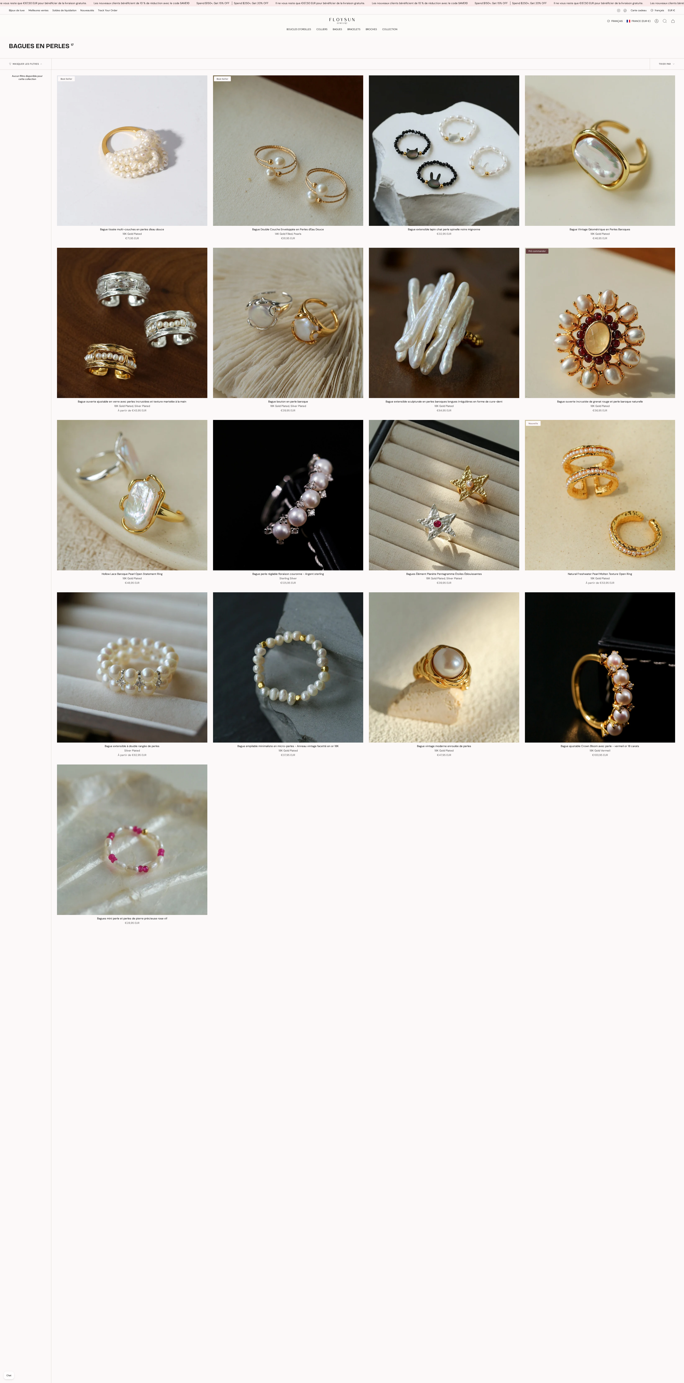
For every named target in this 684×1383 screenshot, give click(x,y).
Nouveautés (87, 10)
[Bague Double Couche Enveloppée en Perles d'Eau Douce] (288, 150)
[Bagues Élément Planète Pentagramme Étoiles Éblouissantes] (444, 495)
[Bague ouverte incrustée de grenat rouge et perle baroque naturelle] (600, 323)
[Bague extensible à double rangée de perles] (132, 667)
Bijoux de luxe (17, 10)
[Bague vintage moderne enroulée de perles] (444, 667)
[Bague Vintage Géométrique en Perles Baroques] (600, 150)
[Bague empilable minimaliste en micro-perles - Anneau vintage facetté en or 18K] (288, 667)
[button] (299, 29)
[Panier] (673, 21)
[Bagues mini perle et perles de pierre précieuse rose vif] (132, 839)
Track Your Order (107, 10)
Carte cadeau (639, 10)
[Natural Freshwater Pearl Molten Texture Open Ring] (600, 495)
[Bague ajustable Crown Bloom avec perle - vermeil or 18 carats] (600, 667)
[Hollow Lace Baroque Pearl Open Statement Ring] (132, 495)
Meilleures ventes (38, 10)
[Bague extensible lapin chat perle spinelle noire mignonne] (444, 150)
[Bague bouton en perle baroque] (288, 323)
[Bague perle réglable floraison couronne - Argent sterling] (288, 495)
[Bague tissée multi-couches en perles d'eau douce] (132, 150)
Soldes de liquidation (64, 10)
